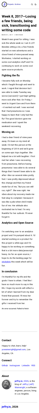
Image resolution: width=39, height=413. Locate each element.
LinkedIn (26, 365)
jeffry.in (6, 406)
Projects (10, 4)
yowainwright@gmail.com (14, 349)
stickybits (6, 261)
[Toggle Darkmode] (35, 4)
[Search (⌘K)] (32, 4)
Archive (17, 4)
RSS (33, 365)
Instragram (15, 365)
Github (5, 365)
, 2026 (22, 381)
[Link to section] (21, 75)
